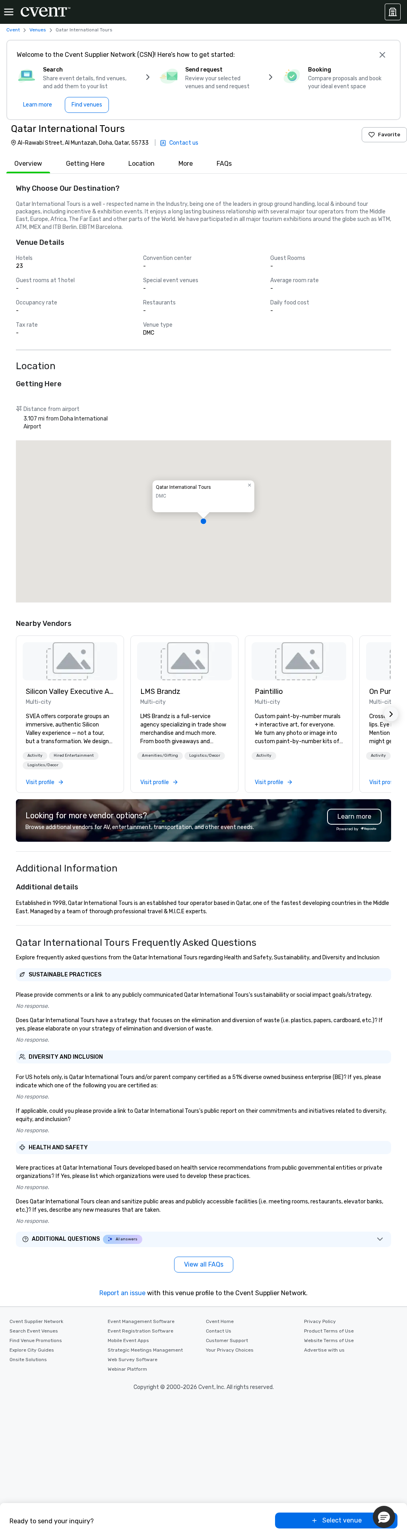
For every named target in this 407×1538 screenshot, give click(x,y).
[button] (203, 521)
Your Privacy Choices (230, 1350)
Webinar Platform (127, 1369)
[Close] (382, 55)
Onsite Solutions (28, 1359)
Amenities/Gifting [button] (160, 755)
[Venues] (393, 12)
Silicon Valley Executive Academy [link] (70, 691)
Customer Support (227, 1340)
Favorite (389, 135)
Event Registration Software (140, 1331)
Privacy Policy (320, 1321)
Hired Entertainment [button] (74, 755)
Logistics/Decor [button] (42, 765)
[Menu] (8, 12)
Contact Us (218, 1331)
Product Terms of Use (329, 1331)
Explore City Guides (32, 1350)
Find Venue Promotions (36, 1340)
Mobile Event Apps (128, 1340)
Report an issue (122, 1293)
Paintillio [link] (269, 691)
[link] (70, 661)
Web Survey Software (132, 1359)
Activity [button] (35, 755)
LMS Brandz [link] (160, 691)
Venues (37, 30)
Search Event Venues (34, 1331)
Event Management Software (141, 1321)
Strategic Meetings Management (145, 1350)
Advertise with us (324, 1350)
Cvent (13, 30)
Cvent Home (220, 1321)
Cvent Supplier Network (36, 1321)
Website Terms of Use (329, 1340)
